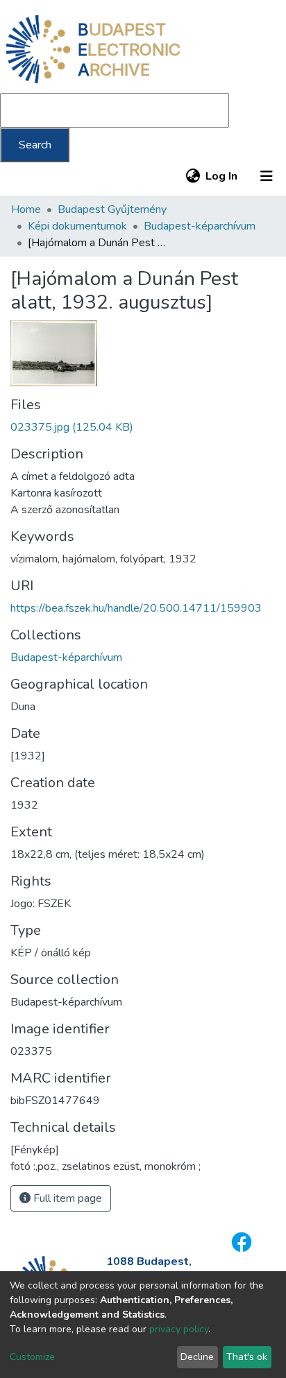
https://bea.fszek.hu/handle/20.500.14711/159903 (136, 608)
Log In (222, 176)
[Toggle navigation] (266, 176)
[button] (192, 176)
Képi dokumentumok (77, 226)
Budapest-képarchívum (199, 226)
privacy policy (178, 1329)
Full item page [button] (66, 1198)
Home (26, 209)
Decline (197, 1356)
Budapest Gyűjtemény (112, 209)
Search (35, 145)
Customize (32, 1356)
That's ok (246, 1356)
